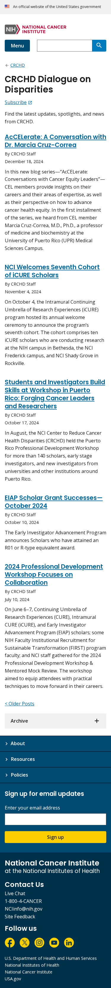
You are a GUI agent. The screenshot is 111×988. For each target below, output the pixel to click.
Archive (19, 721)
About (18, 743)
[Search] (99, 46)
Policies (19, 775)
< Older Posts (19, 703)
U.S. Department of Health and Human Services (51, 958)
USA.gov (13, 978)
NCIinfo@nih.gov (23, 909)
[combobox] (64, 46)
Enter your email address (32, 808)
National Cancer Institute (28, 972)
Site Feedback (20, 916)
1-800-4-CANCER (23, 901)
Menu (17, 45)
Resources (23, 759)
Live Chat (15, 893)
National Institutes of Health (32, 965)
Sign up (55, 837)
